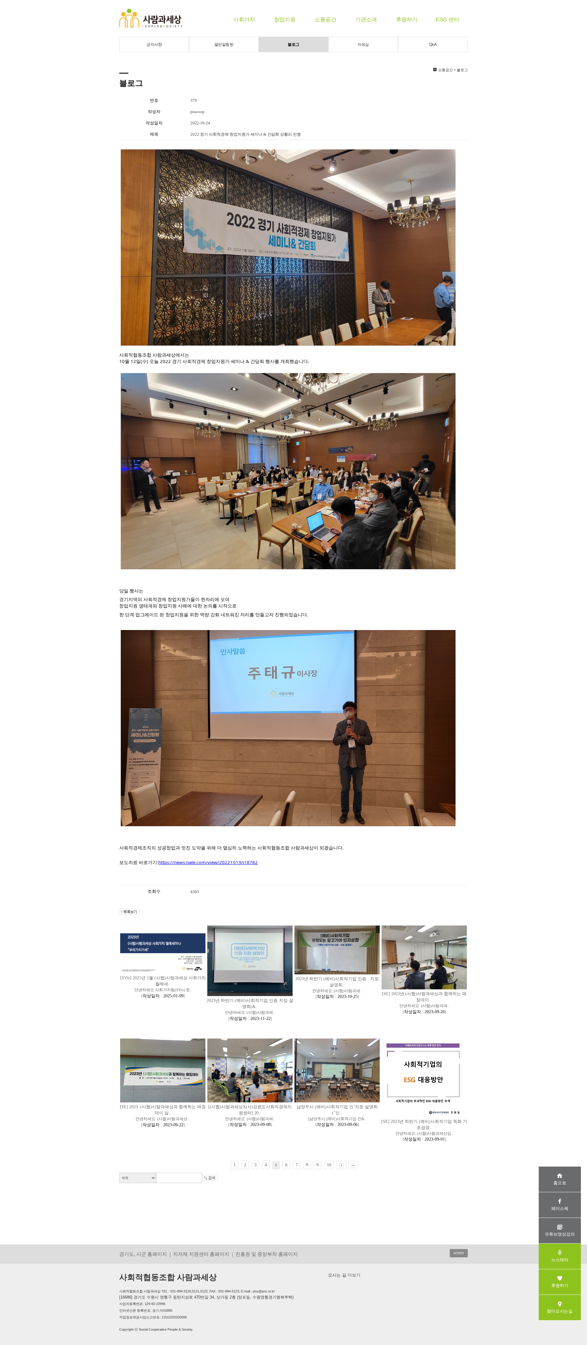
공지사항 (154, 44)
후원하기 (406, 19)
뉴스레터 (559, 1259)
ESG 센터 (447, 19)
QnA (433, 44)
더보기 (353, 1275)
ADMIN (458, 1253)
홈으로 (559, 1182)
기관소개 (366, 19)
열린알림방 (224, 44)
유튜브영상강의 (560, 1234)
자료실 (363, 44)
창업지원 (284, 19)
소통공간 (325, 19)
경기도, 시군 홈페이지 (143, 1254)
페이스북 (559, 1208)
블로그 (293, 44)
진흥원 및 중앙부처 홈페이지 (266, 1254)
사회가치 (244, 19)
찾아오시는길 (560, 1311)
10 (329, 1165)
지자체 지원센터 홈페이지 (201, 1254)
